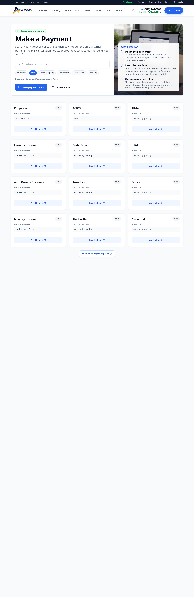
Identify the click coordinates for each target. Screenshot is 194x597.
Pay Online (36, 129)
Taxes (108, 10)
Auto (77, 10)
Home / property (47, 73)
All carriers (21, 73)
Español (180, 2)
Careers (24, 2)
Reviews (45, 2)
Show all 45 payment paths (95, 253)
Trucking (56, 10)
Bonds (119, 10)
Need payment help (33, 87)
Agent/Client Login (159, 2)
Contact (55, 2)
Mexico (98, 10)
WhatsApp (129, 2)
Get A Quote (174, 10)
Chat (142, 2)
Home (68, 10)
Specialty (93, 73)
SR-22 (87, 10)
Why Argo (35, 2)
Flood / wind (79, 73)
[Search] (133, 10)
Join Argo (14, 2)
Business (43, 10)
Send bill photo (63, 87)
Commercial (64, 73)
